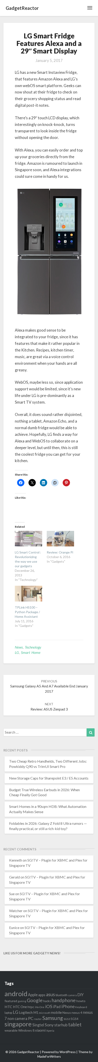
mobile (56, 1012)
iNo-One (39, 1007)
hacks (47, 1001)
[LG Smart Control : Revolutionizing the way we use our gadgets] (28, 539)
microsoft (44, 1012)
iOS (48, 1006)
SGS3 (67, 1019)
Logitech (26, 1012)
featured (11, 1001)
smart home (30, 652)
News (19, 647)
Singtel (38, 1025)
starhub (60, 1024)
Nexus (66, 1012)
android (16, 994)
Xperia (50, 1030)
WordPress (67, 1052)
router (38, 1018)
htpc (31, 1007)
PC (30, 1018)
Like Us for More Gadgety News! (31, 953)
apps (41, 995)
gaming (22, 1001)
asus (50, 994)
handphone (64, 1000)
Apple (33, 995)
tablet (75, 1024)
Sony (49, 1024)
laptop (8, 1012)
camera (72, 995)
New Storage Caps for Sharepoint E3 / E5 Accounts (48, 778)
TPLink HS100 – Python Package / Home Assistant (27, 611)
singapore (18, 1024)
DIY (80, 994)
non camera (17, 1018)
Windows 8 (26, 1030)
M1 (35, 1012)
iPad (57, 1006)
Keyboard (81, 1007)
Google (35, 1000)
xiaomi (40, 1030)
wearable (11, 1030)
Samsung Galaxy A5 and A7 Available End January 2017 (49, 686)
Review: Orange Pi (60, 552)
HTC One (20, 1007)
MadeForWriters (49, 1056)
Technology (33, 647)
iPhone (68, 1006)
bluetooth (61, 995)
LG (17, 652)
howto (80, 1001)
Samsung (52, 1018)
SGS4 (74, 1019)
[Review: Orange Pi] (60, 539)
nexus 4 (77, 1012)
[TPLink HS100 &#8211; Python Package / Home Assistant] (28, 594)
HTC (8, 1006)
